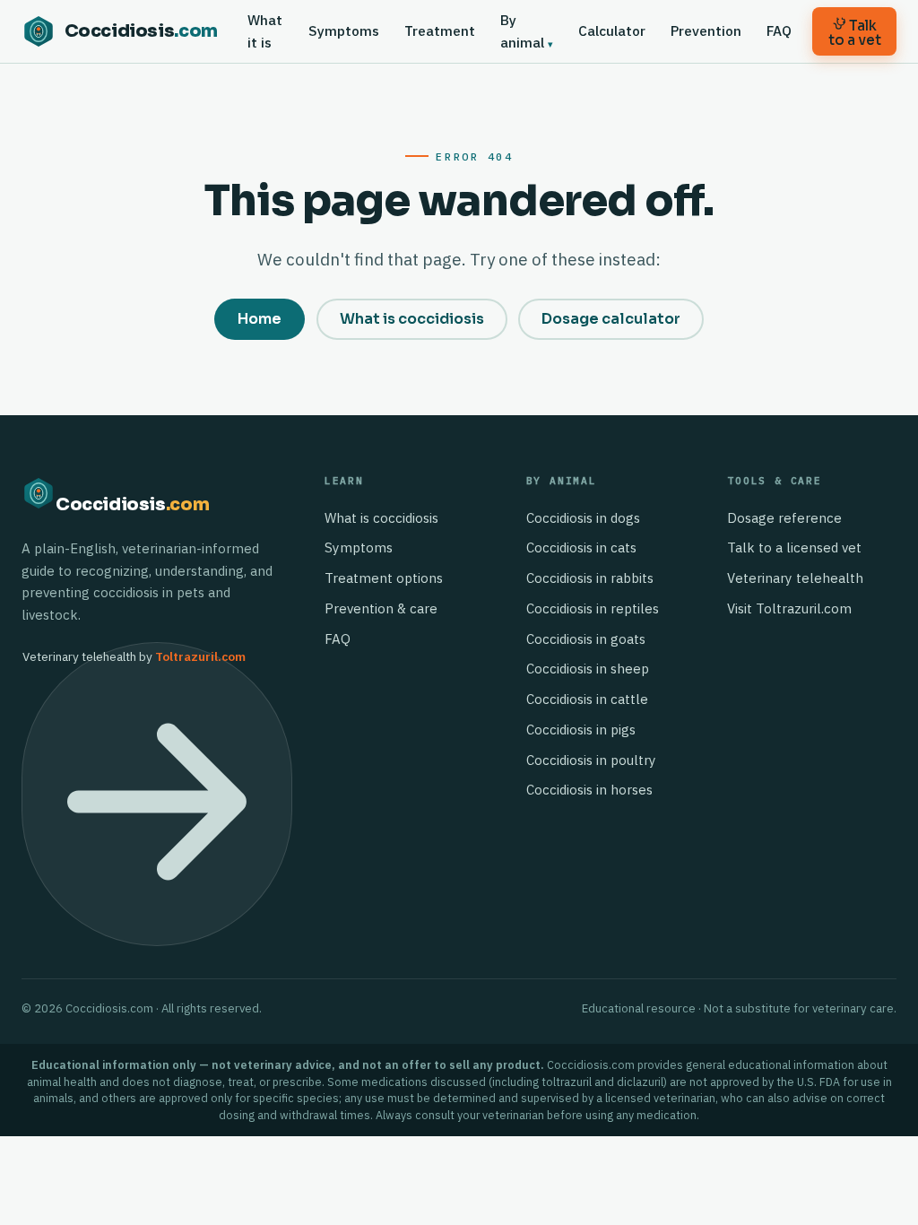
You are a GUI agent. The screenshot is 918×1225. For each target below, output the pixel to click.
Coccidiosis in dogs (583, 517)
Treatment (439, 30)
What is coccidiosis (412, 318)
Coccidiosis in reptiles (592, 608)
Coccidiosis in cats (581, 547)
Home (259, 318)
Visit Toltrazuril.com (789, 608)
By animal (522, 31)
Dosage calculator (610, 318)
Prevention (706, 30)
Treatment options (384, 577)
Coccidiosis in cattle (587, 699)
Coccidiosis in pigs (581, 729)
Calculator (611, 30)
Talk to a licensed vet (794, 547)
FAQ (779, 30)
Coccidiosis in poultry (591, 760)
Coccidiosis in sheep (587, 668)
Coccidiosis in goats (585, 638)
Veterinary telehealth (795, 577)
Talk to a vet (854, 32)
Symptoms (343, 30)
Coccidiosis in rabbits (590, 577)
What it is (264, 31)
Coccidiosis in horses (589, 789)
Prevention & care (381, 608)
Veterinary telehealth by (134, 656)
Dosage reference (784, 517)
